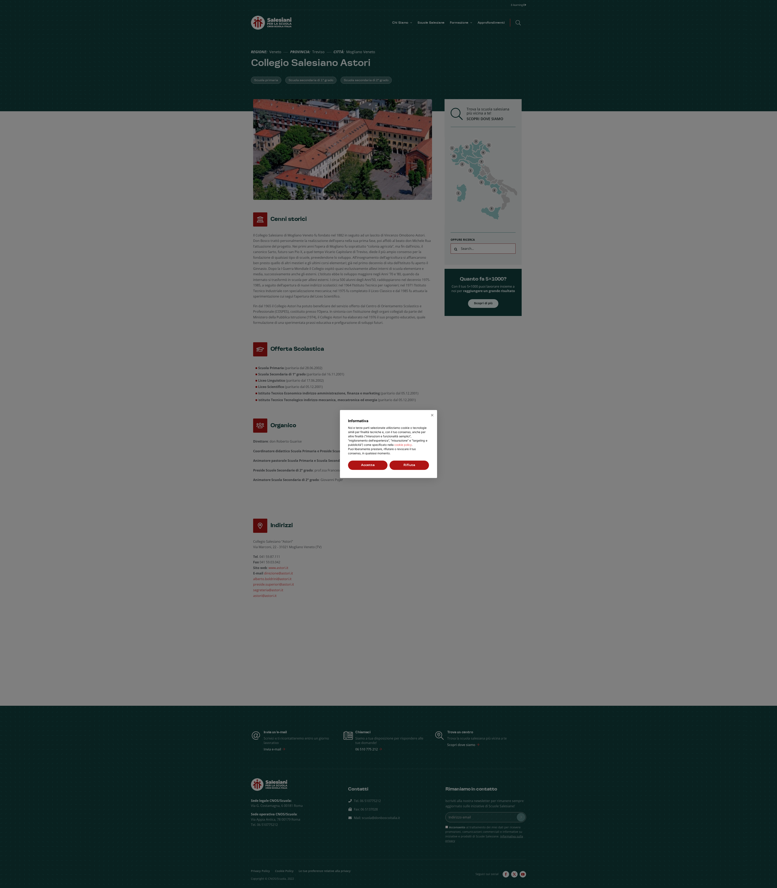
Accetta (368, 465)
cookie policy (403, 444)
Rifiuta (409, 465)
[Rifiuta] (432, 415)
